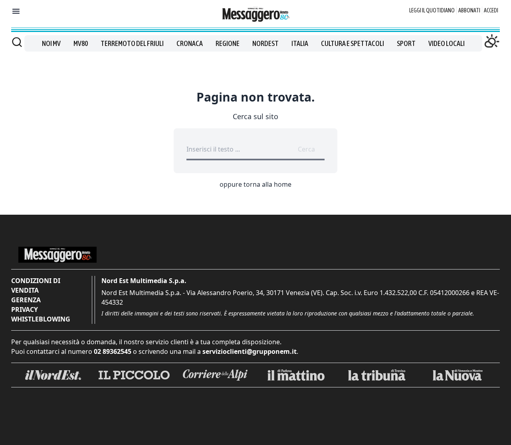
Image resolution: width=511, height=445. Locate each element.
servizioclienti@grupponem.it (249, 351)
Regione (228, 43)
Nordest (265, 43)
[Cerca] (17, 42)
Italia (299, 43)
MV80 (80, 43)
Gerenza (26, 299)
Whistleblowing (40, 319)
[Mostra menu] (16, 11)
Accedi (491, 10)
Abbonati (469, 10)
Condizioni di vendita (35, 285)
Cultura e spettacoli (352, 43)
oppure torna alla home (255, 184)
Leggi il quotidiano (432, 10)
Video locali (446, 43)
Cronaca (189, 43)
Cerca (306, 149)
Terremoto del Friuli (132, 43)
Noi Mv (51, 43)
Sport (406, 43)
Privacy (24, 309)
